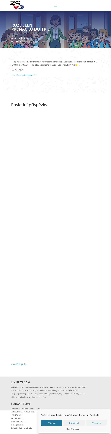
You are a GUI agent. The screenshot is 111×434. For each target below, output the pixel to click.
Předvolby (96, 423)
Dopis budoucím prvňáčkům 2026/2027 (36, 337)
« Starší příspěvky (18, 364)
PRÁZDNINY (20, 173)
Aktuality (45, 177)
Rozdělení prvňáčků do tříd (24, 75)
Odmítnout (74, 423)
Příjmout (52, 423)
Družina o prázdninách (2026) (31, 254)
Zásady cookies (73, 429)
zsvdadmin (21, 177)
